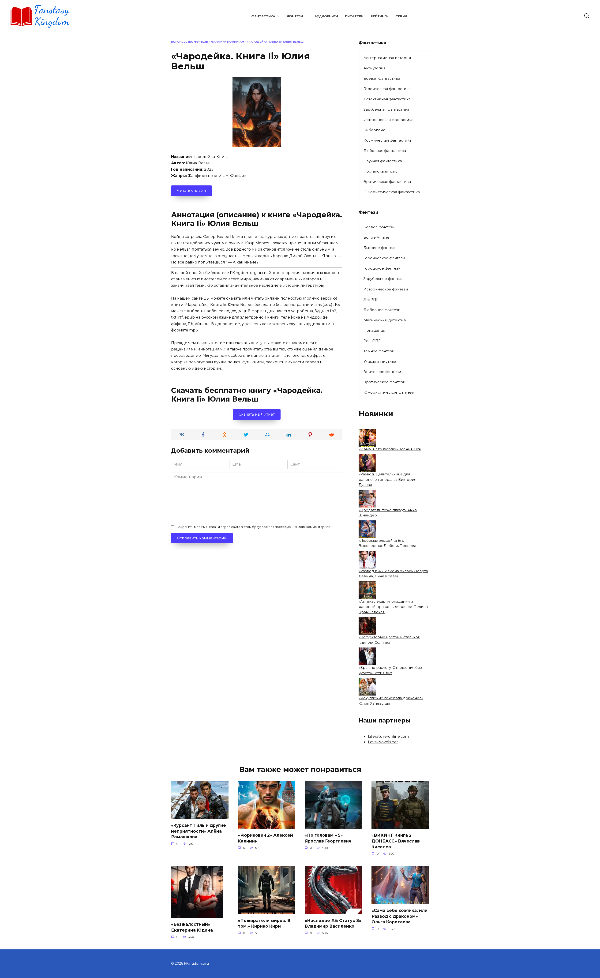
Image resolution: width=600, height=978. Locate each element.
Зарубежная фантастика (386, 109)
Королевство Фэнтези (189, 41)
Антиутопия (375, 68)
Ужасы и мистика (380, 361)
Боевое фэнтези (379, 227)
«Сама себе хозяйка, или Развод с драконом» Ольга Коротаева (399, 916)
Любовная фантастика (385, 150)
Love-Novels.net (383, 742)
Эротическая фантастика (387, 181)
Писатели (354, 16)
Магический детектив (385, 320)
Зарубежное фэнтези (384, 278)
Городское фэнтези (382, 268)
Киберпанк (374, 130)
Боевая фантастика (382, 78)
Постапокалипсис (381, 171)
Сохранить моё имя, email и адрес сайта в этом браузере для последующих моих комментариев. (253, 527)
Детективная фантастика (387, 99)
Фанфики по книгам (227, 41)
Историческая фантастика (388, 119)
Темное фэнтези (379, 351)
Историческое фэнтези (386, 289)
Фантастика (263, 16)
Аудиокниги (326, 16)
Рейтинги (380, 16)
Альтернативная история (387, 58)
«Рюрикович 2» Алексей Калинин (265, 838)
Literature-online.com (388, 736)
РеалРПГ (372, 341)
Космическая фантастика (388, 140)
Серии (401, 16)
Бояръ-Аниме (376, 237)
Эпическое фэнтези (382, 371)
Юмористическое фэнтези (389, 392)
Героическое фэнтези (384, 258)
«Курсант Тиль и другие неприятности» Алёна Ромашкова (198, 831)
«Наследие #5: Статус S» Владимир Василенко (333, 923)
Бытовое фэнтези (380, 247)
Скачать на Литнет (257, 414)
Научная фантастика (383, 161)
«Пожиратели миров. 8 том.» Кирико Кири (264, 923)
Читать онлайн (191, 190)
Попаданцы (375, 330)
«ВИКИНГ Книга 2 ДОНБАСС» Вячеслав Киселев (395, 841)
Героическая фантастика (387, 89)
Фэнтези (295, 16)
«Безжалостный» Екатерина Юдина (192, 927)
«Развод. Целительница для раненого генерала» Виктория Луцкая (387, 479)
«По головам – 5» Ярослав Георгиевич (328, 838)
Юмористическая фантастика (392, 192)
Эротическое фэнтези (384, 382)
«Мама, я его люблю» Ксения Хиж (390, 449)
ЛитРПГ (371, 299)
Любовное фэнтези (382, 310)
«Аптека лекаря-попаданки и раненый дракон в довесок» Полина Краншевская (393, 606)
